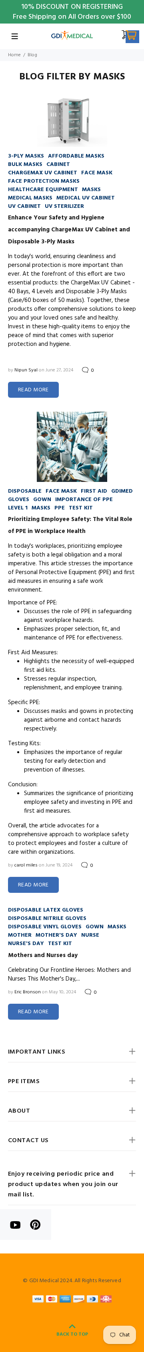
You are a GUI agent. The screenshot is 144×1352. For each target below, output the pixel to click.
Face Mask (96, 173)
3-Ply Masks (26, 156)
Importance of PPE (84, 499)
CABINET (58, 164)
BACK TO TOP (72, 1334)
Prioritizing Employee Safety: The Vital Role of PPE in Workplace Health (70, 525)
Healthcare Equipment (43, 190)
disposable (25, 491)
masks (91, 190)
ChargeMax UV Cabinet (42, 173)
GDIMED (122, 491)
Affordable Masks (76, 156)
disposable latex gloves (45, 910)
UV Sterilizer (64, 206)
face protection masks (44, 181)
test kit (81, 508)
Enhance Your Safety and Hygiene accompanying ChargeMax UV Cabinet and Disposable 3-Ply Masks (69, 230)
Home (14, 55)
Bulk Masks (25, 164)
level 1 (18, 508)
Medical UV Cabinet (85, 198)
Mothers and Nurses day (43, 955)
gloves (18, 499)
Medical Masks (30, 198)
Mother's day (56, 935)
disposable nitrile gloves (47, 918)
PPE (59, 508)
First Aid (94, 491)
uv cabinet (24, 206)
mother (20, 935)
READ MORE (33, 390)
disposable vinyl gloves (45, 927)
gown (42, 499)
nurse (90, 935)
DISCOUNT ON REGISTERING (79, 7)
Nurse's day (26, 943)
